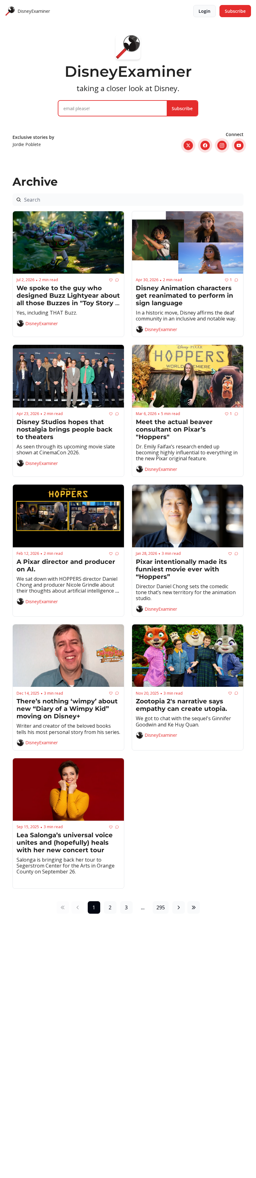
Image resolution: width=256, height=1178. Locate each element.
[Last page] (193, 907)
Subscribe (182, 108)
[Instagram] (222, 145)
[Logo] (10, 11)
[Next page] (178, 907)
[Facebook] (205, 145)
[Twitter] (188, 145)
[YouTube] (239, 145)
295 (160, 907)
